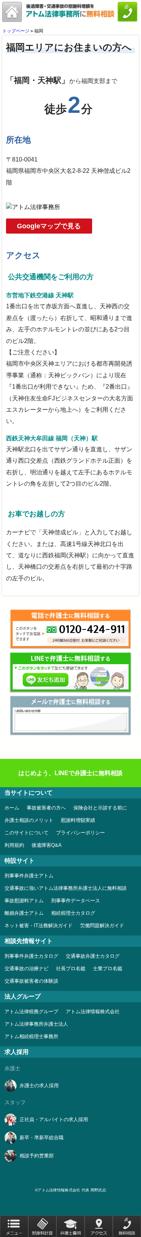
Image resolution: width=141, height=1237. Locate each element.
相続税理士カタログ (73, 913)
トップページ (15, 31)
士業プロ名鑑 (107, 968)
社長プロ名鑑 (70, 968)
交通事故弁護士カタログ (93, 956)
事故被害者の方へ (46, 808)
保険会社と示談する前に (100, 808)
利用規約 (14, 845)
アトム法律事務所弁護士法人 (36, 1024)
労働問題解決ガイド (102, 925)
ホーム (12, 808)
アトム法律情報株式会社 (93, 1011)
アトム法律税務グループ (31, 1011)
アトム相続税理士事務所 (31, 1036)
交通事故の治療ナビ (27, 968)
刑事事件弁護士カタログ (31, 956)
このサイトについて (27, 832)
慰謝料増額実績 (78, 820)
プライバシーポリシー (80, 832)
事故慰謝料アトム (24, 900)
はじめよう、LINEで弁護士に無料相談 (70, 773)
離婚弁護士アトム (24, 913)
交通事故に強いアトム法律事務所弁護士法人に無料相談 (66, 888)
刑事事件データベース (75, 900)
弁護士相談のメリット (29, 820)
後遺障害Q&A (47, 845)
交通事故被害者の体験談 (31, 981)
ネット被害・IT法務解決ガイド (39, 925)
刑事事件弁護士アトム (29, 876)
